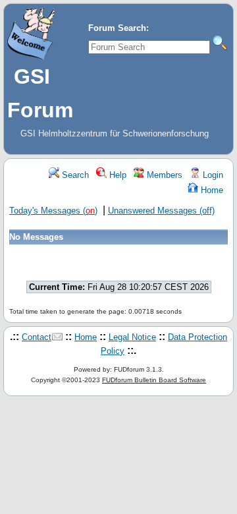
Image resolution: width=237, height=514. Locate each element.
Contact (36, 337)
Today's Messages (53, 210)
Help (116, 175)
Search (74, 175)
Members (163, 175)
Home (210, 190)
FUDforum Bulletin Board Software (154, 380)
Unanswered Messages (161, 210)
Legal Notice (132, 337)
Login (211, 175)
